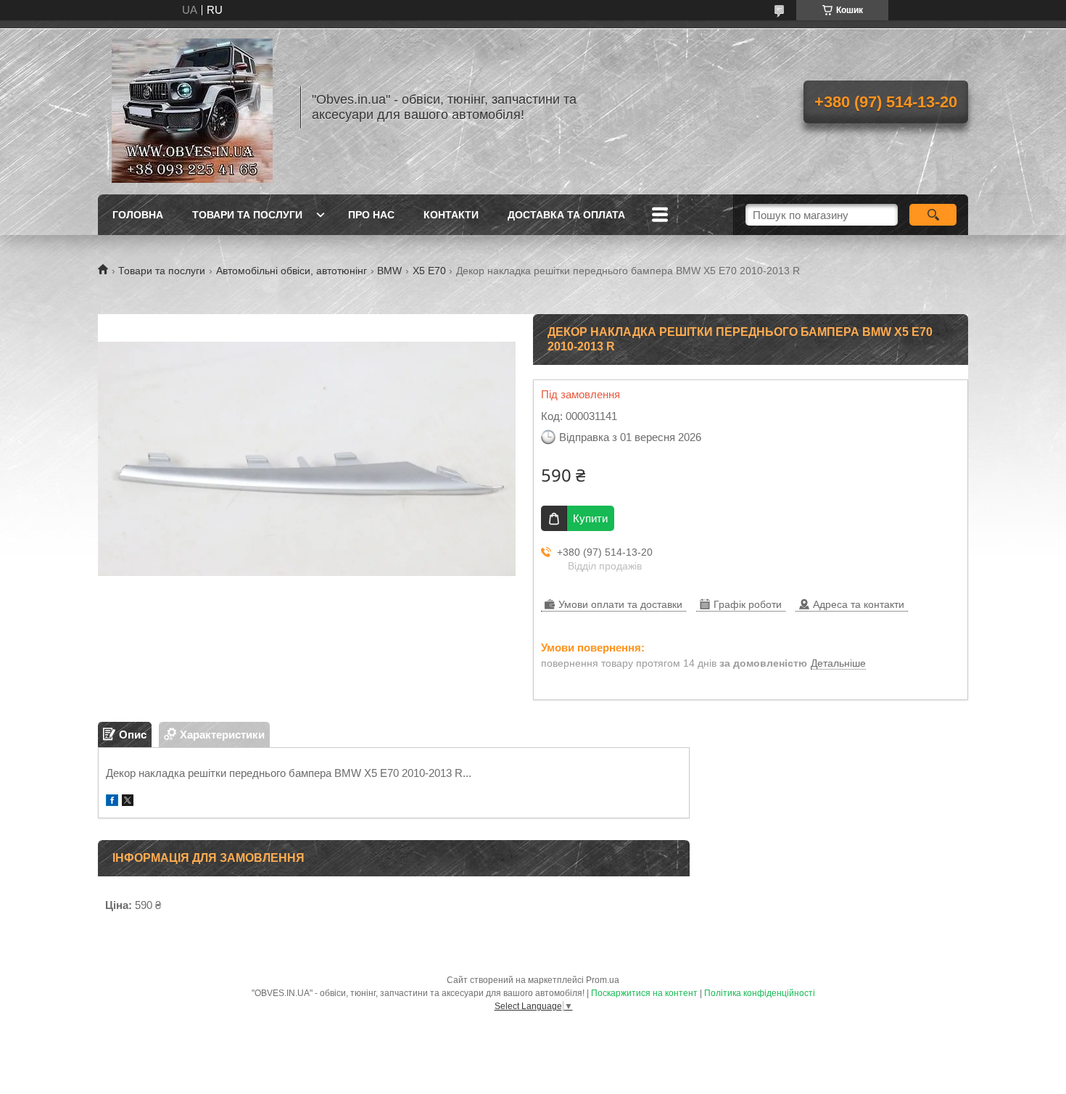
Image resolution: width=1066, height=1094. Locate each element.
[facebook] (112, 802)
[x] (127, 802)
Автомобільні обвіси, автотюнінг (291, 270)
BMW (389, 270)
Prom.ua (602, 980)
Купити (590, 518)
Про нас (371, 215)
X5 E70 (429, 270)
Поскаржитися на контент (644, 993)
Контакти (451, 215)
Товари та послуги (247, 215)
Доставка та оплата (566, 215)
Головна (137, 215)
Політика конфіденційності (759, 993)
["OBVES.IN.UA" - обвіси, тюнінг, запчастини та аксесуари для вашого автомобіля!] (192, 107)
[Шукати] (932, 215)
